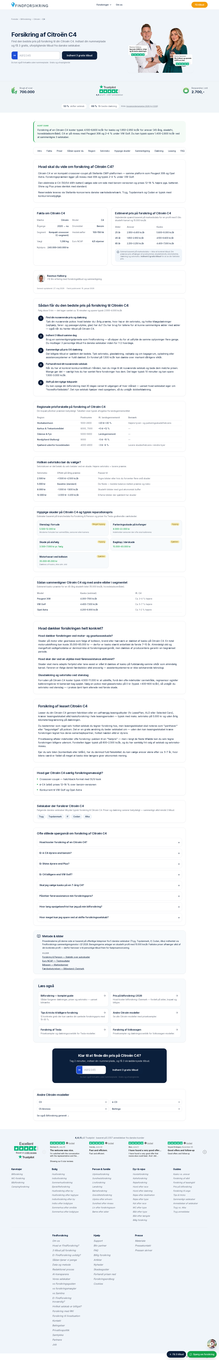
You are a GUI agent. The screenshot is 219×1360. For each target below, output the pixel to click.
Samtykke (57, 1334)
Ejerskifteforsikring (61, 1186)
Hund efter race (140, 1186)
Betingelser (58, 1325)
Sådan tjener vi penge (64, 1259)
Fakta (49, 151)
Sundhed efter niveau (102, 1203)
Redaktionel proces (63, 1269)
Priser (59, 151)
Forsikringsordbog (104, 1278)
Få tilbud (199, 4)
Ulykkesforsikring (100, 1174)
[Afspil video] (212, 1344)
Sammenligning (142, 151)
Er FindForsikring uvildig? (66, 1255)
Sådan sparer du (75, 151)
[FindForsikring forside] (29, 4)
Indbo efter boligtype (62, 1203)
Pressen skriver (143, 1250)
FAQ (183, 151)
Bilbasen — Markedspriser (55, 964)
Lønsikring (97, 1186)
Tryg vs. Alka (179, 1207)
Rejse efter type (140, 1199)
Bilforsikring (26, 19)
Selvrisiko (105, 151)
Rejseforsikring (140, 1182)
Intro (40, 151)
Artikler (98, 1259)
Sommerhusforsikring (62, 1182)
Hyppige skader (122, 151)
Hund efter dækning (142, 1191)
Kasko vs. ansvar (181, 1174)
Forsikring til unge (181, 1191)
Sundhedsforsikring (101, 1178)
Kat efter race (139, 1203)
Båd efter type (140, 1211)
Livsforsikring (98, 1182)
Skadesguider (101, 1269)
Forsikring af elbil (181, 1178)
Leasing (172, 151)
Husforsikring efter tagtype (65, 1195)
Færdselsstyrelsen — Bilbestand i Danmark (63, 968)
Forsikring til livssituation (66, 1315)
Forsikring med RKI (62, 1311)
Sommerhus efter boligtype (65, 1211)
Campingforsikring (20, 1186)
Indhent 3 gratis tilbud (79, 55)
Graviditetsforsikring (102, 1195)
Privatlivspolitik (60, 1330)
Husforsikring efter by (62, 1191)
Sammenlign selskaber (184, 1199)
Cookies (98, 1283)
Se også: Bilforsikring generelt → (53, 1115)
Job (54, 1344)
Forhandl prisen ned (105, 1274)
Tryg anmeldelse (181, 1211)
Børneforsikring (99, 1191)
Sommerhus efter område (64, 1207)
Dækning (159, 151)
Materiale (140, 1240)
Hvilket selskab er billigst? (66, 1306)
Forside (14, 19)
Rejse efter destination (143, 1195)
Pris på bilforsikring (182, 1186)
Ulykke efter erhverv (102, 1199)
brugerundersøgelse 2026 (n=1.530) (142, 106)
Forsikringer (103, 4)
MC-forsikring (18, 1178)
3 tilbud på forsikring (64, 1250)
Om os (119, 4)
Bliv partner (100, 1245)
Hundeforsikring (140, 1174)
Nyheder (98, 1264)
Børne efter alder (100, 1211)
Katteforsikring (140, 1178)
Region (91, 151)
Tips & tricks (179, 1195)
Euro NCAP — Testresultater (56, 961)
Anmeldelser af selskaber (185, 1203)
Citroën (37, 19)
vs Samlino (58, 1293)
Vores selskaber (61, 1278)
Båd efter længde (141, 1216)
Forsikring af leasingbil (184, 1182)
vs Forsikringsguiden (63, 1283)
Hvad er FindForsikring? (65, 1245)
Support (98, 1240)
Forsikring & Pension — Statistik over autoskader (66, 957)
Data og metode (61, 1264)
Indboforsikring (59, 1178)
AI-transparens (60, 1274)
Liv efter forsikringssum (103, 1207)
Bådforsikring (17, 1182)
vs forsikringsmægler (64, 1288)
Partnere (57, 1339)
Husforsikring (58, 1174)
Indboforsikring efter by (63, 1199)
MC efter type (139, 1207)
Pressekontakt (143, 1245)
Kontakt (56, 1320)
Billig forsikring (140, 1220)
